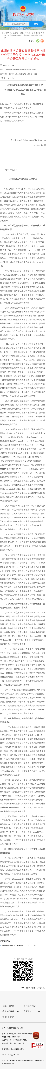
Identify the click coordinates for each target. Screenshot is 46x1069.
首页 (21, 33)
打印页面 (30, 988)
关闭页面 (40, 988)
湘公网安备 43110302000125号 (13, 1049)
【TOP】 (22, 988)
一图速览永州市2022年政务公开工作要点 (16, 946)
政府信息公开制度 (15, 35)
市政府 (27, 33)
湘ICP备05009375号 (17, 1043)
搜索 (36, 24)
